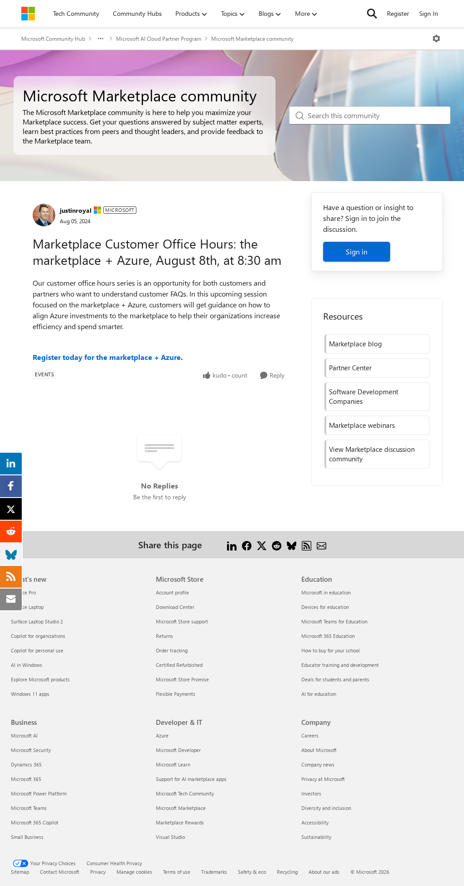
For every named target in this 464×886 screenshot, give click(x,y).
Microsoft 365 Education (328, 635)
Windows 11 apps (30, 693)
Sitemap (20, 871)
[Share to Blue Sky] (291, 544)
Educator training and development (340, 664)
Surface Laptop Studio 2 (37, 621)
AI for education (318, 693)
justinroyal (76, 210)
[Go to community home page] (28, 13)
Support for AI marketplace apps (191, 779)
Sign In (428, 13)
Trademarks (214, 871)
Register (398, 13)
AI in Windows (26, 664)
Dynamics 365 (26, 764)
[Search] (372, 13)
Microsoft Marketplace (181, 808)
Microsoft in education (326, 592)
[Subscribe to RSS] (306, 544)
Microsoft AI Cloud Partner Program (158, 38)
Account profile (172, 592)
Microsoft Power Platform (39, 793)
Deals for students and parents (335, 679)
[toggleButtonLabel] (436, 38)
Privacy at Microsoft (323, 779)
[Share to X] (261, 544)
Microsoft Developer (178, 750)
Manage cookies (134, 871)
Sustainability (316, 836)
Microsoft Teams (29, 808)
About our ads (324, 871)
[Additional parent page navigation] (100, 38)
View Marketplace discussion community (372, 454)
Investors (311, 793)
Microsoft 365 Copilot (34, 822)
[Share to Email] (321, 544)
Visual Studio (170, 836)
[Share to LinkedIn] (232, 544)
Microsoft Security (31, 750)
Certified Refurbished (179, 664)
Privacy (98, 871)
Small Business (27, 836)
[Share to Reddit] (276, 544)
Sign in (356, 251)
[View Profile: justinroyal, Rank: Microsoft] (44, 215)
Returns (164, 635)
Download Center (175, 606)
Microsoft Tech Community (185, 793)
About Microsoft (319, 750)
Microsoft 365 (26, 779)
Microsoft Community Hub (53, 38)
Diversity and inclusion (326, 808)
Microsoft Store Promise (182, 679)
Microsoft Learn (173, 764)
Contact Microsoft (59, 871)
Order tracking (172, 650)
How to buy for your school (330, 650)
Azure (162, 735)
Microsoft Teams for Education (334, 621)
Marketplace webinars (362, 425)
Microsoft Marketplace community (252, 38)
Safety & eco (252, 871)
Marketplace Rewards (180, 822)
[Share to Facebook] (246, 544)
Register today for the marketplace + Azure (107, 357)
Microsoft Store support (182, 621)
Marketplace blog (355, 343)
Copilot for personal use (37, 650)
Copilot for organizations (38, 635)
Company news (317, 764)
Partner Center (350, 367)
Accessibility (315, 822)
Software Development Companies (363, 396)
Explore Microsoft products (40, 679)
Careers (310, 735)
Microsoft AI (24, 735)
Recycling (287, 871)
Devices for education (325, 606)
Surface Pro (23, 592)
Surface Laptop (27, 606)
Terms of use (176, 871)
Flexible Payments (175, 693)
